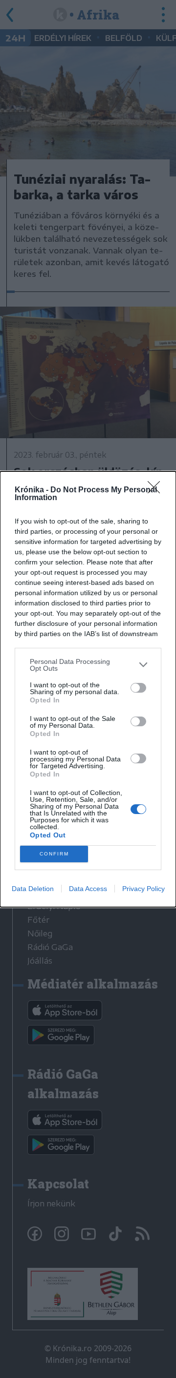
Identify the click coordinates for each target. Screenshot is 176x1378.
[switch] (138, 688)
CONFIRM (54, 853)
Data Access (88, 889)
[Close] (157, 490)
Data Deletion (33, 889)
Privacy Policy (143, 889)
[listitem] (88, 665)
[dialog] (88, 689)
